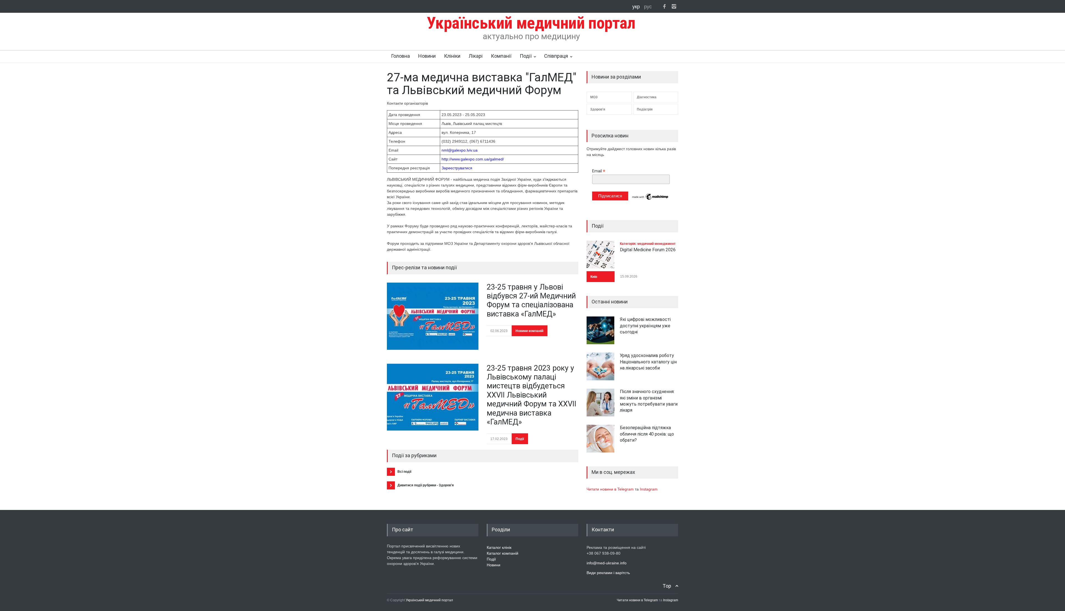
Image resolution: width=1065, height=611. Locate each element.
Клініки (452, 56)
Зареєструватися (457, 168)
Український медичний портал (429, 600)
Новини (427, 56)
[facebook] (664, 6)
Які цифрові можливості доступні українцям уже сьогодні (645, 326)
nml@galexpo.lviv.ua (460, 150)
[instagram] (674, 6)
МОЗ (594, 97)
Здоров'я (597, 109)
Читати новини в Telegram (611, 489)
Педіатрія (645, 109)
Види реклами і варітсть (608, 572)
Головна (400, 56)
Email (598, 171)
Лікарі (476, 56)
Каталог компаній (502, 553)
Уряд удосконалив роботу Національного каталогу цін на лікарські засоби (648, 362)
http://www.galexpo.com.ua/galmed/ (473, 159)
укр (636, 6)
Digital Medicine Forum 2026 (648, 249)
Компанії (501, 56)
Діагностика (646, 97)
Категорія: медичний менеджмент (648, 244)
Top (667, 586)
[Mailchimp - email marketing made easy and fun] (650, 199)
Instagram (649, 489)
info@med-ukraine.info (607, 563)
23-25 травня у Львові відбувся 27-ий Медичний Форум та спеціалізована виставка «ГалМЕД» (531, 300)
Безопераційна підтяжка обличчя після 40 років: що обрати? (647, 434)
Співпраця (556, 56)
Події (526, 56)
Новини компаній (529, 331)
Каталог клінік (499, 547)
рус (648, 6)
